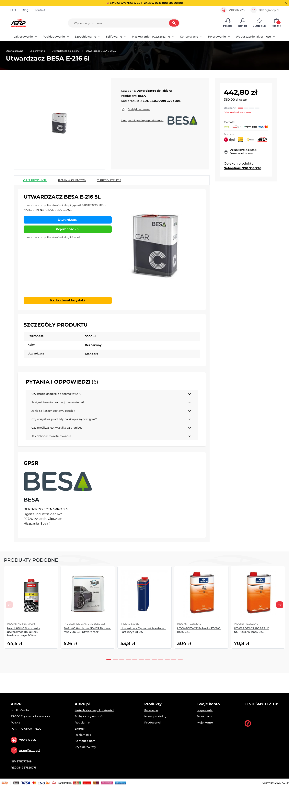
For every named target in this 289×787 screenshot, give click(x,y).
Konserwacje (189, 36)
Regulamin (82, 722)
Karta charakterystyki (67, 300)
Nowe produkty (155, 716)
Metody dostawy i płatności (94, 710)
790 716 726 (237, 10)
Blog (25, 10)
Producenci (152, 722)
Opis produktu (35, 180)
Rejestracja (204, 716)
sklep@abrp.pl (269, 10)
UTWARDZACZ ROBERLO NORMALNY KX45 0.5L (251, 630)
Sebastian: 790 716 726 (242, 168)
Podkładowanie (54, 36)
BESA (142, 96)
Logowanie (205, 710)
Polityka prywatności (89, 716)
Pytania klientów (72, 180)
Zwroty (80, 728)
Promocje (151, 710)
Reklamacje (83, 734)
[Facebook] (248, 723)
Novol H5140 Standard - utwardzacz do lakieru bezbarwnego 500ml (23, 632)
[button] (227, 23)
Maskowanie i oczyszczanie (151, 36)
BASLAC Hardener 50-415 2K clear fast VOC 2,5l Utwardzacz (87, 630)
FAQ (13, 10)
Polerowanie (217, 36)
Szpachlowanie (85, 36)
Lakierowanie (23, 36)
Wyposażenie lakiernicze (253, 36)
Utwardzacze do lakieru (65, 50)
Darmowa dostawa (241, 153)
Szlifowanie (114, 36)
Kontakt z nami (85, 741)
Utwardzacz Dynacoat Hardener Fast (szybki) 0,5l (143, 630)
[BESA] (58, 481)
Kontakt (39, 10)
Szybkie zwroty (85, 747)
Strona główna (14, 50)
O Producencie (109, 180)
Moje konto (205, 722)
